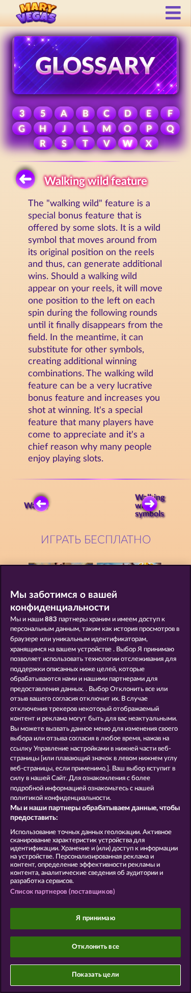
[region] (95, 779)
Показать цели (95, 975)
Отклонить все (95, 947)
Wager (36, 506)
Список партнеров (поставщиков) (62, 892)
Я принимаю (95, 918)
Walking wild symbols (151, 505)
